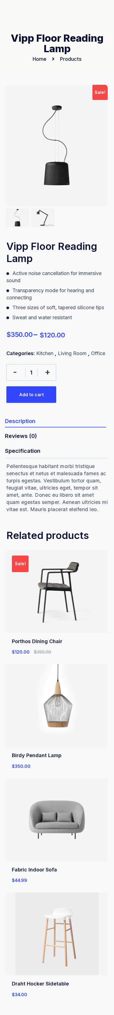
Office (98, 353)
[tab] (55, 420)
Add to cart (31, 394)
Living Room (72, 353)
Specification (22, 451)
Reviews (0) (21, 436)
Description (20, 421)
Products (71, 59)
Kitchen (44, 353)
